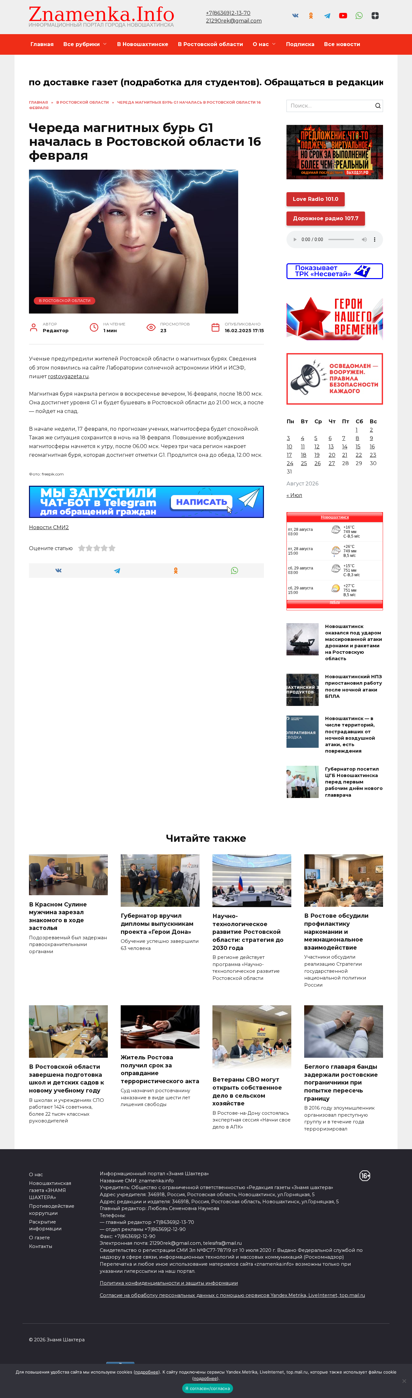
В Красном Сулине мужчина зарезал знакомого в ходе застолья (58, 916)
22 (359, 455)
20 (332, 455)
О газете (39, 1238)
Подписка (300, 44)
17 (289, 455)
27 (332, 463)
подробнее (146, 1372)
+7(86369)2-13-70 (228, 13)
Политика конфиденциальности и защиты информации (169, 1283)
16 (372, 447)
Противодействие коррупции (51, 1209)
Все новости (342, 44)
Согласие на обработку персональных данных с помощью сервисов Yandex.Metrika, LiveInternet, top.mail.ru (232, 1295)
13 (331, 447)
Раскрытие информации (45, 1225)
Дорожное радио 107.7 (326, 218)
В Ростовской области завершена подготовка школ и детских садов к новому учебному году (66, 1078)
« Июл (294, 495)
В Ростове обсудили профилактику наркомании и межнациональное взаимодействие (336, 931)
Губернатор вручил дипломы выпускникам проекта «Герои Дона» (157, 923)
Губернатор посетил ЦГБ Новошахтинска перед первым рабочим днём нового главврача (354, 782)
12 (317, 447)
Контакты (40, 1246)
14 (344, 447)
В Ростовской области (210, 44)
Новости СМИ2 (49, 527)
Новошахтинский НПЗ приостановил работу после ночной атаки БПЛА (353, 686)
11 (303, 447)
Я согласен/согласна (207, 1388)
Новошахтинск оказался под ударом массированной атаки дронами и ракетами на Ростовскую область (353, 643)
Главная (42, 44)
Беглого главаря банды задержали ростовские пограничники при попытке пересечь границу (341, 1082)
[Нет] (404, 1381)
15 (358, 447)
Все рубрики (81, 44)
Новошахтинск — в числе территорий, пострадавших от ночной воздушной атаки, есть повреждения (350, 735)
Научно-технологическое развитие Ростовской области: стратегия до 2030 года (248, 932)
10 (289, 447)
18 (303, 455)
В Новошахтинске (142, 44)
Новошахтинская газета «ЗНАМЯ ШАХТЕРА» (50, 1190)
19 (317, 455)
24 (290, 463)
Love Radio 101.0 (315, 199)
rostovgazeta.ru (68, 376)
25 (304, 463)
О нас (261, 44)
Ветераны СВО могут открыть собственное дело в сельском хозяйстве (247, 1091)
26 (317, 463)
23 (373, 455)
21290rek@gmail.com (234, 21)
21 (344, 455)
